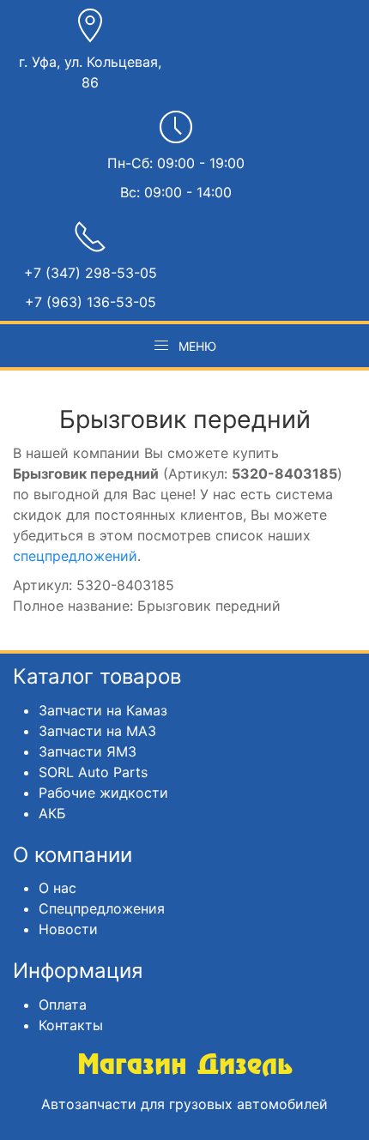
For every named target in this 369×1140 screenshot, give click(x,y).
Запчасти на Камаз (103, 710)
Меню (197, 346)
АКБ (52, 813)
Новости (68, 929)
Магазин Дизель (185, 1064)
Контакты (71, 1025)
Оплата (63, 1004)
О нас (57, 887)
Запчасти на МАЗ (97, 730)
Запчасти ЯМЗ (87, 751)
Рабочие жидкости (103, 792)
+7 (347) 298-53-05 (90, 272)
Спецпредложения (102, 908)
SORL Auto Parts (93, 772)
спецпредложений (75, 555)
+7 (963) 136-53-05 (90, 302)
